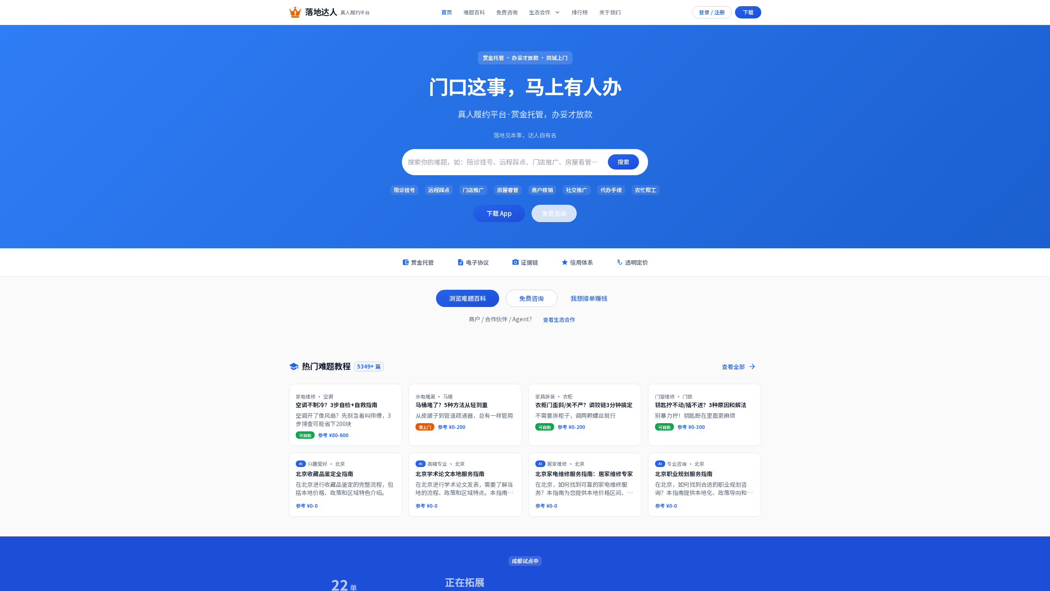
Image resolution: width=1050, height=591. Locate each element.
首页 (446, 12)
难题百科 (474, 12)
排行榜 (580, 12)
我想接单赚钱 (589, 298)
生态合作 (539, 12)
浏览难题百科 (467, 298)
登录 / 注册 (712, 12)
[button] (404, 190)
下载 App (499, 213)
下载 (748, 12)
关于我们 (610, 12)
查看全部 (733, 366)
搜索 (623, 162)
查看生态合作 (559, 319)
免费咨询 (507, 12)
